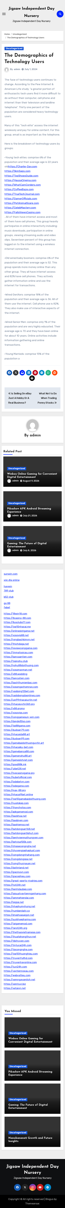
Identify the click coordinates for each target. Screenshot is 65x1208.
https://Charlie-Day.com (22, 166)
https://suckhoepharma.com (20, 919)
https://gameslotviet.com (18, 760)
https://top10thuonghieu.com (21, 953)
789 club (9, 590)
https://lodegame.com (16, 785)
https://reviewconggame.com (20, 648)
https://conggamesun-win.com (21, 717)
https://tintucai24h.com (18, 945)
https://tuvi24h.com (15, 966)
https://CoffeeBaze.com (19, 189)
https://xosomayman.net (18, 669)
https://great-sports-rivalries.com (23, 880)
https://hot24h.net (15, 885)
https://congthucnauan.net (19, 863)
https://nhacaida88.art (17, 734)
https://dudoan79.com (16, 730)
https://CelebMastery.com (20, 207)
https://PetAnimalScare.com (22, 203)
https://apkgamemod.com (18, 811)
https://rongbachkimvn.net (19, 639)
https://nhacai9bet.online (18, 794)
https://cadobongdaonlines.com (22, 695)
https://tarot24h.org (15, 928)
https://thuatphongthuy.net (20, 936)
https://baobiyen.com (16, 820)
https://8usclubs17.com (17, 622)
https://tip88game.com (17, 725)
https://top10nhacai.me (17, 626)
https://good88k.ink (15, 764)
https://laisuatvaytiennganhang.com (25, 893)
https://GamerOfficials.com (21, 198)
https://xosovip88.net (16, 635)
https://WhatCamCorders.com (23, 184)
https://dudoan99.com (16, 738)
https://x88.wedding (15, 674)
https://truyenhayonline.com (20, 962)
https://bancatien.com (16, 678)
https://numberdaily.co (17, 910)
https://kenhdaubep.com (18, 889)
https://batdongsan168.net (19, 829)
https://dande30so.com (17, 721)
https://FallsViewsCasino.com (23, 212)
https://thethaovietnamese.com (22, 932)
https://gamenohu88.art (18, 755)
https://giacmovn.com (16, 872)
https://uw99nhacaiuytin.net (20, 699)
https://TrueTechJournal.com (22, 194)
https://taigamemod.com (18, 923)
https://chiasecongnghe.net (20, 846)
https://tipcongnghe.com (18, 949)
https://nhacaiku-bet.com (18, 747)
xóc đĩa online (12, 580)
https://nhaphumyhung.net (19, 906)
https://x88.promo (14, 708)
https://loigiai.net (14, 902)
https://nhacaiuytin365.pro (19, 704)
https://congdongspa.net (18, 859)
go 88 (7, 603)
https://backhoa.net (15, 816)
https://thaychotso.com (17, 807)
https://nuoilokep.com (16, 803)
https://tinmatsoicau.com (18, 652)
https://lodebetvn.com (16, 781)
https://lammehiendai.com (19, 897)
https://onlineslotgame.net (19, 630)
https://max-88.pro (15, 790)
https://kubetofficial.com (18, 777)
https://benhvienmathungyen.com (23, 837)
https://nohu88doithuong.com (21, 665)
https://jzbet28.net (15, 768)
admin (17, 69)
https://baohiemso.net (16, 824)
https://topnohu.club (16, 661)
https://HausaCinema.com (20, 180)
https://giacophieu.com (17, 876)
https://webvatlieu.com (17, 975)
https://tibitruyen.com (16, 940)
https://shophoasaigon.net (19, 915)
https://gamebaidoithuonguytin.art (24, 743)
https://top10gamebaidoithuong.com (25, 798)
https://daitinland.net (16, 867)
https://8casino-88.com (17, 618)
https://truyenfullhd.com (18, 958)
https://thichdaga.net (16, 643)
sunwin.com (11, 573)
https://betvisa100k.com (18, 841)
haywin (8, 586)
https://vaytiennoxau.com (19, 971)
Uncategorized (14, 48)
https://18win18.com (15, 613)
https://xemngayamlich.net (19, 979)
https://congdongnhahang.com (22, 854)
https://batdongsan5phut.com (21, 833)
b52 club (8, 596)
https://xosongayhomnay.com (21, 686)
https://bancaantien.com (18, 656)
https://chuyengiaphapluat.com (22, 850)
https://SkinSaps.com (18, 171)
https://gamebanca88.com (19, 751)
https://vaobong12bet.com (19, 691)
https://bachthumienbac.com (20, 682)
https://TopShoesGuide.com (21, 175)
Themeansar (32, 1203)
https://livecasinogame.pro (19, 773)
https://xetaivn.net (15, 988)
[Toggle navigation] (4, 14)
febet (7, 607)
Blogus (49, 1199)
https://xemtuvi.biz (15, 984)
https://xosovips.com (16, 712)
